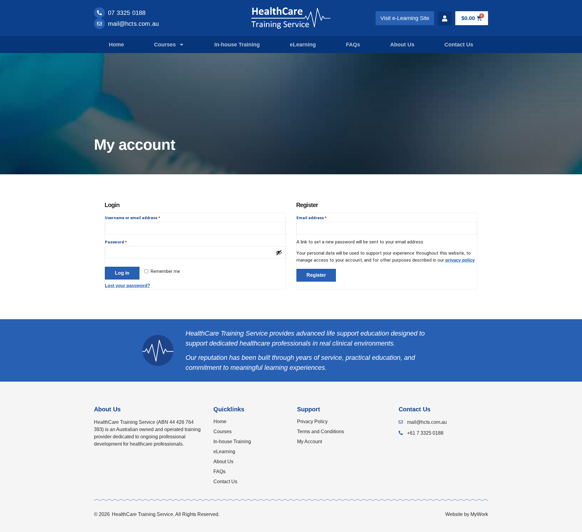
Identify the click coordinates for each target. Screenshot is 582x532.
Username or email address (141, 217)
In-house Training (237, 45)
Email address (319, 217)
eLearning (303, 45)
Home (116, 45)
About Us (402, 45)
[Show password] (279, 252)
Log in (122, 273)
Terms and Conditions (320, 431)
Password (124, 241)
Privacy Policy (312, 421)
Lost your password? (127, 285)
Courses (165, 45)
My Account (309, 441)
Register (316, 275)
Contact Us (458, 45)
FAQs (353, 45)
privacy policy (460, 260)
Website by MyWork (466, 514)
